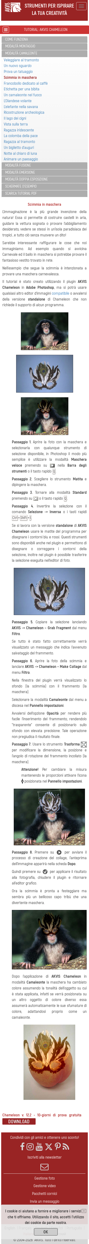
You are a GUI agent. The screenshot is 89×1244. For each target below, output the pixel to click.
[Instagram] (30, 1147)
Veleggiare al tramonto (21, 60)
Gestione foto (44, 1178)
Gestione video (44, 1185)
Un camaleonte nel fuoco (23, 94)
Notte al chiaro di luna (20, 153)
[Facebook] (22, 1147)
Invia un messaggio (44, 1201)
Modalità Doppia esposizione (26, 179)
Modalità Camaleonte (21, 53)
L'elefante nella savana (21, 106)
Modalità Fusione (18, 165)
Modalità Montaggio (20, 46)
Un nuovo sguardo (18, 65)
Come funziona (16, 39)
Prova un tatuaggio (18, 71)
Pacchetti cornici (44, 1193)
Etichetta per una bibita (21, 89)
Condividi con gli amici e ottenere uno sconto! (44, 1137)
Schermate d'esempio (21, 186)
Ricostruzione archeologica (24, 112)
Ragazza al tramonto (19, 141)
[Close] (83, 1211)
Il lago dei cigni (15, 118)
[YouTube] (39, 1147)
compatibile (60, 293)
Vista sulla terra (16, 124)
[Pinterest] (58, 1147)
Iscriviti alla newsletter (45, 1157)
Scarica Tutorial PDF (21, 193)
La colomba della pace (21, 135)
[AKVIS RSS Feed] (66, 1147)
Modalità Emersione (20, 172)
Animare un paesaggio (21, 159)
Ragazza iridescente (19, 130)
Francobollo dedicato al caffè (26, 83)
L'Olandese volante (18, 100)
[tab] (44, 39)
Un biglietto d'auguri (19, 147)
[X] (49, 1147)
